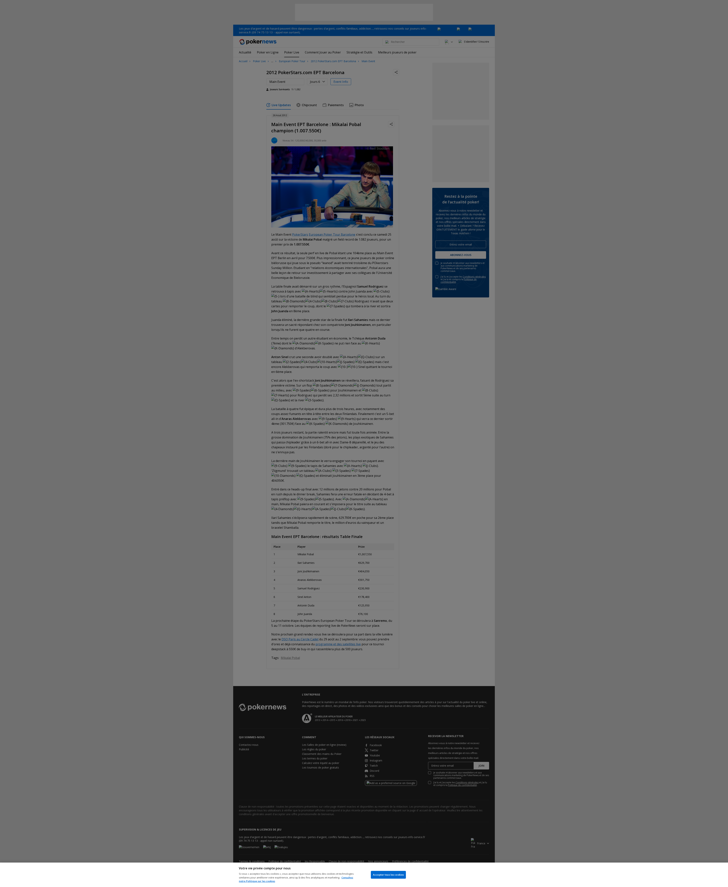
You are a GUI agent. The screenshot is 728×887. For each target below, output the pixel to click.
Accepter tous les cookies (388, 874)
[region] (364, 875)
